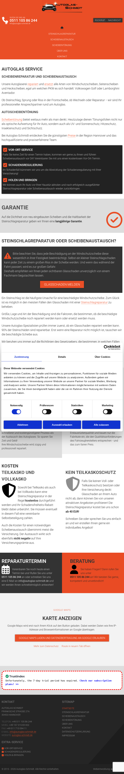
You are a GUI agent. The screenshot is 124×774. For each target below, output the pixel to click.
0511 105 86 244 (23, 20)
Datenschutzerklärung (76, 731)
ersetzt (48, 84)
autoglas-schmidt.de (22, 735)
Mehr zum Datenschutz (46, 646)
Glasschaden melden (62, 284)
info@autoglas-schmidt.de (20, 23)
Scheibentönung (62, 45)
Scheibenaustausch (62, 39)
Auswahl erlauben (62, 424)
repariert (33, 84)
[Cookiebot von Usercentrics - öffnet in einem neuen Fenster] (106, 347)
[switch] (46, 411)
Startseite (68, 708)
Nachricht (114, 20)
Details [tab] (62, 356)
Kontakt (62, 56)
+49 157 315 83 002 (19, 725)
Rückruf (100, 20)
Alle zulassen (101, 424)
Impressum (68, 735)
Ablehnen (22, 424)
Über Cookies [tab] (102, 356)
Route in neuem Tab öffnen (76, 646)
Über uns (62, 51)
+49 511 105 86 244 (22, 721)
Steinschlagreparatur (62, 34)
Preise (72, 135)
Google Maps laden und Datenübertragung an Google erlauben (62, 638)
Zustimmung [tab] (21, 356)
